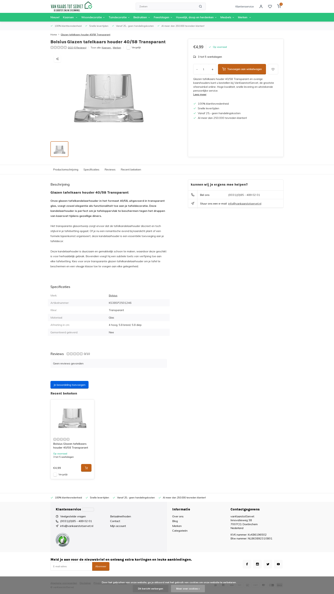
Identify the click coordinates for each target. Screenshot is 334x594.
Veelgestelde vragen (73, 516)
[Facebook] (247, 564)
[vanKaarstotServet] (71, 6)
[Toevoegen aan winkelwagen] (86, 468)
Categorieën (180, 530)
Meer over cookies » (188, 588)
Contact (115, 521)
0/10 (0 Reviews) (77, 47)
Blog (175, 521)
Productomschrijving (65, 169)
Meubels (225, 17)
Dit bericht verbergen (150, 588)
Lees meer (199, 94)
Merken (243, 17)
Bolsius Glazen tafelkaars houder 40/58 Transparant (70, 445)
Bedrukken (140, 17)
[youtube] (278, 564)
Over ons (178, 516)
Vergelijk (136, 47)
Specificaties (91, 169)
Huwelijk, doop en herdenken (195, 17)
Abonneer (100, 566)
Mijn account (118, 526)
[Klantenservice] (88, 509)
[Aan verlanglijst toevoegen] (88, 404)
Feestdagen (161, 17)
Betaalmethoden (120, 516)
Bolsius (113, 295)
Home (53, 34)
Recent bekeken (131, 169)
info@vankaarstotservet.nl (244, 203)
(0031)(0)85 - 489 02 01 (244, 195)
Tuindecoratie (118, 17)
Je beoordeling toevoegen (69, 384)
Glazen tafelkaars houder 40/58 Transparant (85, 34)
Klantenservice (244, 6)
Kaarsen (68, 17)
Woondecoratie (91, 17)
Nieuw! (54, 17)
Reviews (110, 169)
